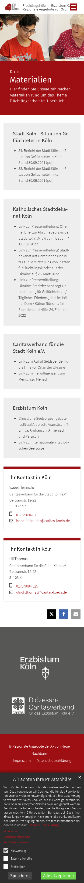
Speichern (20, 875)
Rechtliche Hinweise (16, 842)
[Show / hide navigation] (73, 6)
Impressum (10, 831)
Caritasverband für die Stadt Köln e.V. (38, 347)
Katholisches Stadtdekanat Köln (40, 212)
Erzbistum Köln (30, 408)
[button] (51, 614)
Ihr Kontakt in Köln (30, 477)
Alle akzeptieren (58, 875)
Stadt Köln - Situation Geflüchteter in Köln (41, 137)
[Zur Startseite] (12, 7)
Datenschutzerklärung (43, 825)
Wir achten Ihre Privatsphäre (42, 779)
